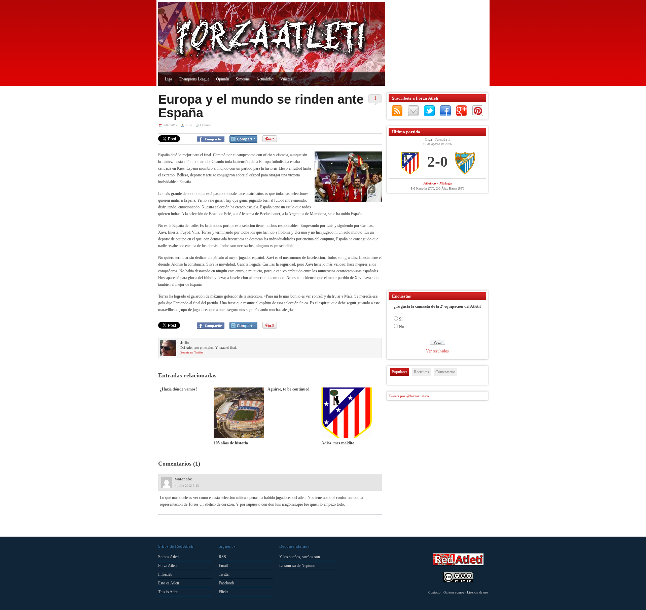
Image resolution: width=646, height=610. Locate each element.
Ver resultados (437, 351)
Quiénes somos (453, 592)
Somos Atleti (168, 556)
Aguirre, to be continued (288, 389)
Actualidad (265, 79)
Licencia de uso (477, 592)
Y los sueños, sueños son (299, 556)
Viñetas (286, 79)
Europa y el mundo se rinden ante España (261, 106)
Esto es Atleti (168, 583)
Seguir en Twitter (192, 352)
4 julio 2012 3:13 (187, 485)
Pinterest (477, 110)
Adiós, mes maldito (337, 443)
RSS (397, 110)
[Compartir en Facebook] (210, 139)
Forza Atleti (167, 565)
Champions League (194, 79)
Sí (400, 319)
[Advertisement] (435, 44)
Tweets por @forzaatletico (409, 396)
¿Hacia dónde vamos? (179, 389)
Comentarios (445, 372)
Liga (168, 79)
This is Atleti (168, 591)
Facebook (445, 110)
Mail (413, 110)
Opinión (222, 79)
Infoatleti (165, 574)
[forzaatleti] (271, 39)
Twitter (429, 110)
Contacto (434, 592)
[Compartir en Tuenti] (243, 139)
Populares (399, 372)
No (401, 327)
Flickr (223, 591)
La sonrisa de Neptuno (297, 565)
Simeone (243, 79)
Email (223, 565)
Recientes (421, 372)
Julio (188, 125)
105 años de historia (231, 443)
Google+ (461, 110)
